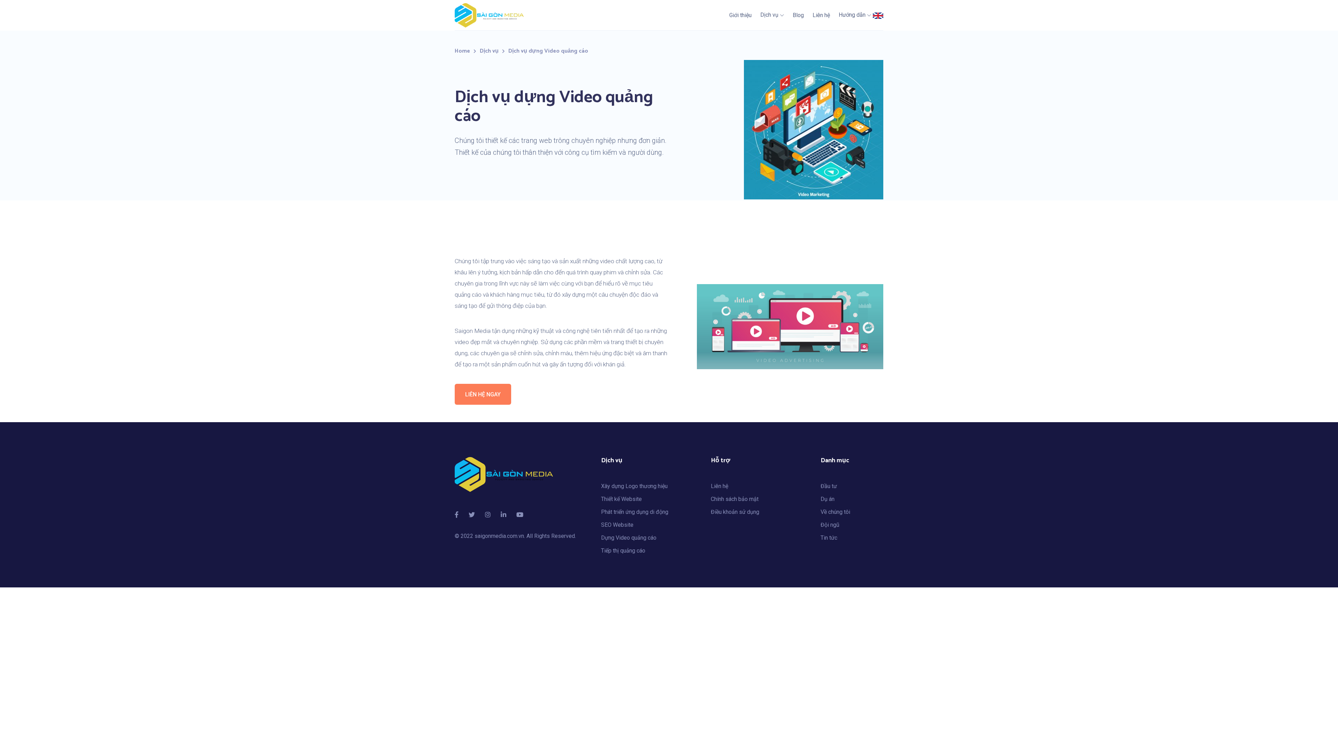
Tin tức (829, 537)
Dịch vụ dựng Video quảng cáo (548, 51)
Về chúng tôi (835, 512)
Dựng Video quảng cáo (628, 537)
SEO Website (617, 525)
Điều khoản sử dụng (735, 512)
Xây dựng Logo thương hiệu (634, 486)
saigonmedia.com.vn (499, 536)
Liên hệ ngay (483, 394)
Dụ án (828, 499)
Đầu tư (829, 486)
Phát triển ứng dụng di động (634, 512)
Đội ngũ (830, 525)
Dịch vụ (489, 51)
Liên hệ (719, 486)
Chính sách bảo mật (735, 499)
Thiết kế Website (621, 499)
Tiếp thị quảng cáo (623, 550)
